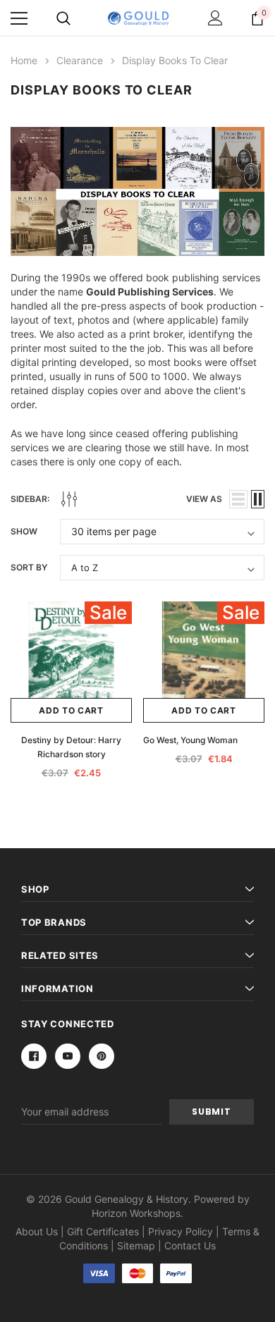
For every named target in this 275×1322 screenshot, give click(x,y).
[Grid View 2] (257, 499)
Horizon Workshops (136, 1213)
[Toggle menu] (19, 18)
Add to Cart (71, 710)
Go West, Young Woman (190, 740)
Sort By (29, 567)
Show (24, 531)
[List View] (238, 499)
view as (204, 499)
